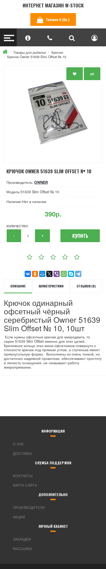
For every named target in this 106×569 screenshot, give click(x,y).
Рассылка (22, 548)
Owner (41, 182)
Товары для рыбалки (29, 52)
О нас (18, 443)
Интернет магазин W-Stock (53, 5)
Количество (17, 226)
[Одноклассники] (35, 274)
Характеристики (51, 286)
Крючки (57, 52)
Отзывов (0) (86, 286)
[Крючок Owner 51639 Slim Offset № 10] (53, 114)
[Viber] (57, 274)
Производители (29, 507)
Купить (80, 235)
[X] (49, 274)
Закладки (22, 539)
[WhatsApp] (64, 274)
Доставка (22, 453)
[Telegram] (78, 274)
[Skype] (71, 274)
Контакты (22, 475)
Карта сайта (25, 485)
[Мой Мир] (42, 274)
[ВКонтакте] (28, 274)
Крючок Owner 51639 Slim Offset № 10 (36, 56)
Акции (19, 516)
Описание (17, 286)
